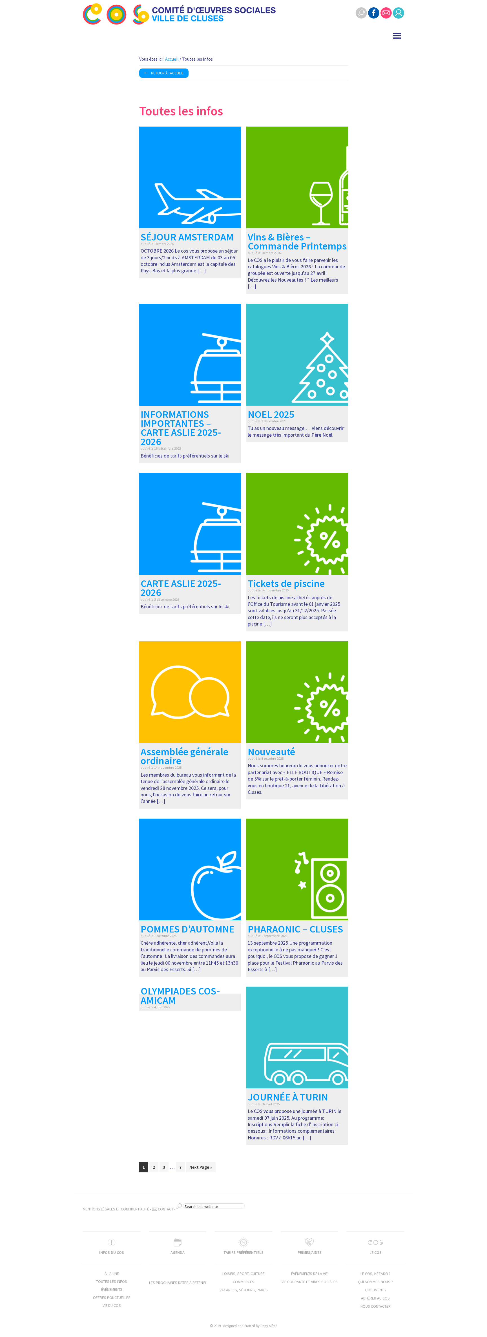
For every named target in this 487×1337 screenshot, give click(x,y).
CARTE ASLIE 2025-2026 (181, 588)
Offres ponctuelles (111, 1297)
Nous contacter (375, 1306)
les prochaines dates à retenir (177, 1282)
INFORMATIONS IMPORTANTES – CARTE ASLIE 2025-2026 (181, 428)
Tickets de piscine (286, 583)
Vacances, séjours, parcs (244, 1289)
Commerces (243, 1281)
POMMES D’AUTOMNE (187, 929)
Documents (375, 1289)
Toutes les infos (111, 1281)
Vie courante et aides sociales (310, 1281)
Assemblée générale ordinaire (184, 756)
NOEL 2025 (271, 414)
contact (165, 1209)
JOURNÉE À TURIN (288, 1097)
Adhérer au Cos (375, 1298)
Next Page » (200, 1168)
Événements (111, 1289)
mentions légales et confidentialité (116, 1209)
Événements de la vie (309, 1273)
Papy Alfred (268, 1325)
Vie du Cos (112, 1305)
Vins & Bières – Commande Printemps (297, 241)
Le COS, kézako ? (375, 1273)
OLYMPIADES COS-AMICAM (180, 995)
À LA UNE (112, 1273)
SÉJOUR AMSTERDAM (187, 237)
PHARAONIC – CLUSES (295, 929)
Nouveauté (271, 751)
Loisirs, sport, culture (243, 1273)
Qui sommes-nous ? (375, 1281)
